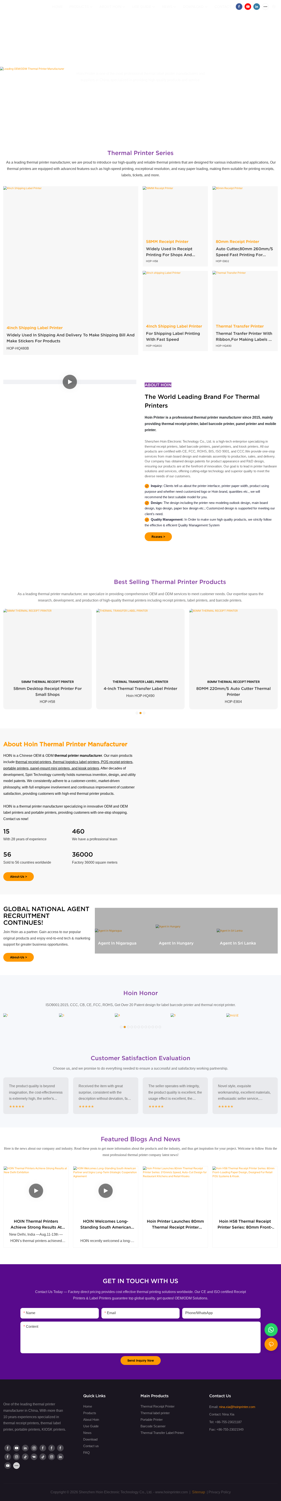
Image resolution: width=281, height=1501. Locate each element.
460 (78, 831)
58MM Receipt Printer (167, 241)
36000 (82, 854)
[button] (234, 7)
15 (6, 831)
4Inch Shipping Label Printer (35, 327)
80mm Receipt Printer (237, 241)
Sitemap (198, 1492)
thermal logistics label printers (76, 762)
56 (7, 854)
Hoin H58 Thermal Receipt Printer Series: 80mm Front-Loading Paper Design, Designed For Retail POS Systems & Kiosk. (245, 1224)
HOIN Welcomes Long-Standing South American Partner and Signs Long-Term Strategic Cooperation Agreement (106, 1224)
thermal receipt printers (33, 762)
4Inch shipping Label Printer (174, 326)
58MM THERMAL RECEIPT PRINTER (47, 682)
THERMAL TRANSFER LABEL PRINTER (140, 682)
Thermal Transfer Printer (240, 326)
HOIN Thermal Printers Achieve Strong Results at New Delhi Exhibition (36, 1224)
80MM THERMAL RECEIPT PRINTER (233, 682)
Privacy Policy (220, 1492)
